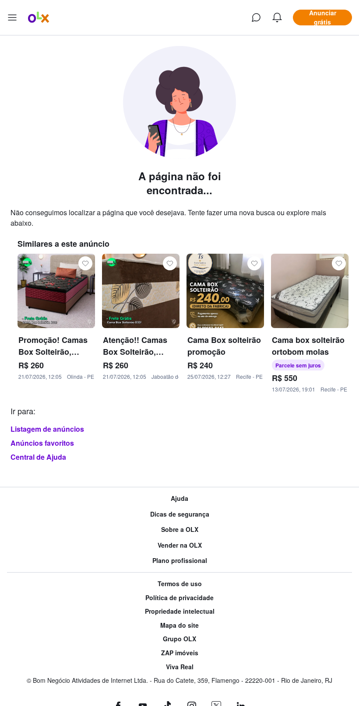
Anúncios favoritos (42, 443)
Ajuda (179, 498)
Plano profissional (179, 560)
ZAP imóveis (179, 653)
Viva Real (180, 667)
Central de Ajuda (38, 457)
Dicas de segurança (179, 514)
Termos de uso (180, 584)
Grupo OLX (179, 639)
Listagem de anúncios (47, 429)
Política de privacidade (179, 598)
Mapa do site (179, 625)
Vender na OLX (180, 545)
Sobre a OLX (179, 529)
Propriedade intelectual (180, 611)
